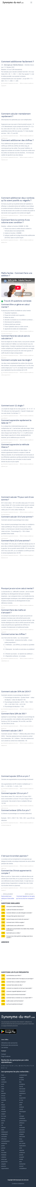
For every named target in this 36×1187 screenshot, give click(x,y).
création (3, 1157)
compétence (22, 1168)
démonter (22, 1136)
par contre (22, 1143)
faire (2, 1075)
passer (21, 1155)
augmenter (22, 1098)
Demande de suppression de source (10, 83)
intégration (4, 1134)
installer (3, 1100)
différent (21, 1123)
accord (21, 1166)
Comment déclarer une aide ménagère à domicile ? (19, 913)
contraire (3, 1082)
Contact (3, 1054)
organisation (5, 1168)
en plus (3, 1077)
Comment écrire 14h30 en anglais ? (15, 922)
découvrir (22, 1130)
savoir (21, 1109)
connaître (4, 1136)
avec (20, 1148)
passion (3, 1166)
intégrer (21, 1134)
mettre (3, 1080)
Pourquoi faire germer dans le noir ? (15, 916)
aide (2, 1123)
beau (20, 1139)
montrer (3, 1111)
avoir (2, 1084)
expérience (22, 1093)
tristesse (3, 1155)
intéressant (4, 1132)
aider (20, 1125)
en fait (21, 1100)
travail (21, 1086)
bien (2, 1091)
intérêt (21, 1159)
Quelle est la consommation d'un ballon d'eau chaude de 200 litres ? (20, 929)
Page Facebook (5, 1056)
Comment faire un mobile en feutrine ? (16, 982)
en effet (21, 1080)
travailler (3, 1152)
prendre (3, 1093)
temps (3, 1105)
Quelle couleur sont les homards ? (15, 1001)
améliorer (22, 1152)
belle (2, 1130)
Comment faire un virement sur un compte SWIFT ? (19, 997)
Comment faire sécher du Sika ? (14, 985)
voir (2, 1102)
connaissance (5, 1141)
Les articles (4, 1047)
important (22, 1091)
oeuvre (3, 1118)
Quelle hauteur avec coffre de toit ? (15, 925)
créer (2, 1089)
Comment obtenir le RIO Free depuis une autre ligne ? (20, 978)
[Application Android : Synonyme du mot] (9, 1031)
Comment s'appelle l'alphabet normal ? (16, 991)
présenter (22, 1132)
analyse (21, 1107)
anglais (21, 1077)
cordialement (23, 1075)
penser (3, 1148)
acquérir (21, 1157)
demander (22, 1089)
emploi (21, 1141)
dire (20, 1095)
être (20, 1082)
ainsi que (4, 1159)
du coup (3, 1116)
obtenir (3, 1107)
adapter (3, 1164)
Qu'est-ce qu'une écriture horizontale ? (16, 994)
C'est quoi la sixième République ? (15, 906)
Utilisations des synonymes (9, 1043)
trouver (3, 1098)
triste (2, 1150)
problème (22, 1084)
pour (2, 1086)
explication (22, 1145)
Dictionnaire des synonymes (9, 1045)
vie (2, 1125)
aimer (21, 1102)
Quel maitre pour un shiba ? (13, 933)
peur (20, 1161)
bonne (3, 1120)
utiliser (3, 1109)
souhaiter (22, 1127)
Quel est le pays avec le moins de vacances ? (17, 919)
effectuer (4, 1139)
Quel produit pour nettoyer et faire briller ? (7, 898)
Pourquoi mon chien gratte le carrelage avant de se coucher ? (19, 936)
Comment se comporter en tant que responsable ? (19, 988)
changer (21, 1116)
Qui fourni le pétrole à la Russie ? (14, 1004)
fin (20, 1114)
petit (20, 1105)
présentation (23, 1120)
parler (3, 1145)
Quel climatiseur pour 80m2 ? (13, 975)
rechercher (22, 1164)
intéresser (22, 1118)
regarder (21, 1150)
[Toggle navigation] (31, 2)
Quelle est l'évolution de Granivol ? (15, 909)
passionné (4, 1161)
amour (3, 1095)
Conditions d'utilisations (18, 1183)
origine (3, 1114)
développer (22, 1111)
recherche (4, 1143)
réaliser (3, 1127)
